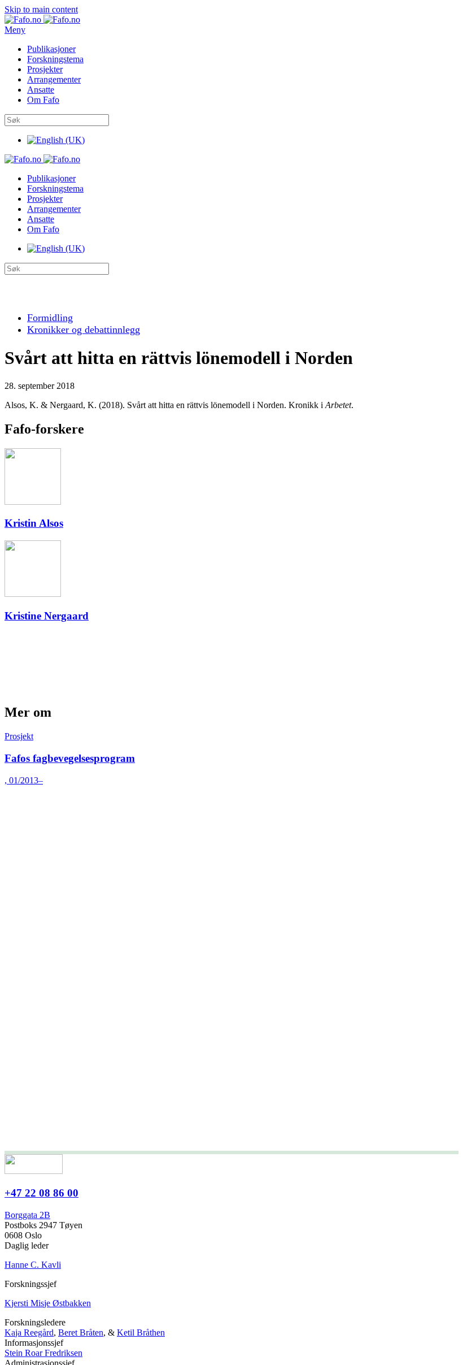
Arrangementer (54, 79)
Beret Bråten (80, 1332)
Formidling (50, 317)
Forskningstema (55, 59)
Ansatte (40, 89)
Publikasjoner (51, 49)
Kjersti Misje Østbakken (48, 1303)
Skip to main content (41, 9)
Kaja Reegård (29, 1332)
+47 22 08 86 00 (41, 1193)
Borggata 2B (27, 1215)
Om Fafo (43, 100)
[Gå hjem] (42, 19)
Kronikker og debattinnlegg (83, 329)
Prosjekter (45, 69)
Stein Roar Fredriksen (43, 1353)
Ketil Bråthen (141, 1332)
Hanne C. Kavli (33, 1264)
